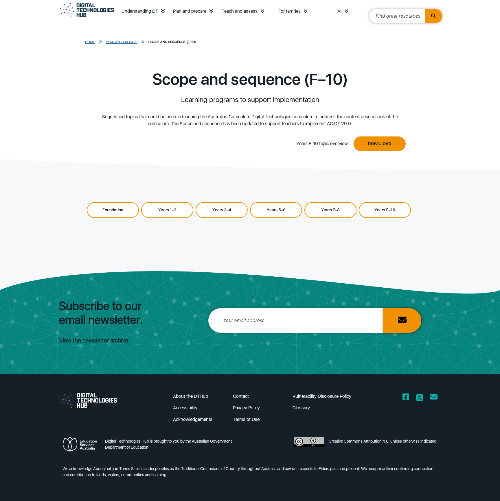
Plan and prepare (189, 11)
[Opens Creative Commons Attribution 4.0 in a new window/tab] (309, 446)
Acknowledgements (192, 419)
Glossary (301, 408)
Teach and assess (240, 11)
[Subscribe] (402, 320)
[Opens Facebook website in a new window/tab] (405, 398)
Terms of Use (246, 419)
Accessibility (185, 408)
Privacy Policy (246, 408)
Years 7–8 (330, 210)
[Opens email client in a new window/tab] (434, 398)
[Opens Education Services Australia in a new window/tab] (81, 446)
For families (289, 11)
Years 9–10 (384, 210)
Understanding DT (140, 11)
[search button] (433, 16)
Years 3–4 (221, 210)
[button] (163, 11)
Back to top (478, 488)
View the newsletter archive (93, 340)
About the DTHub (190, 396)
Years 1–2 (167, 210)
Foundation (112, 210)
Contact (241, 396)
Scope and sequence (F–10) (172, 42)
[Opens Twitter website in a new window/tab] (419, 398)
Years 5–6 (276, 210)
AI (339, 11)
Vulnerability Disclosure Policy (322, 396)
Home (90, 42)
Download (379, 143)
